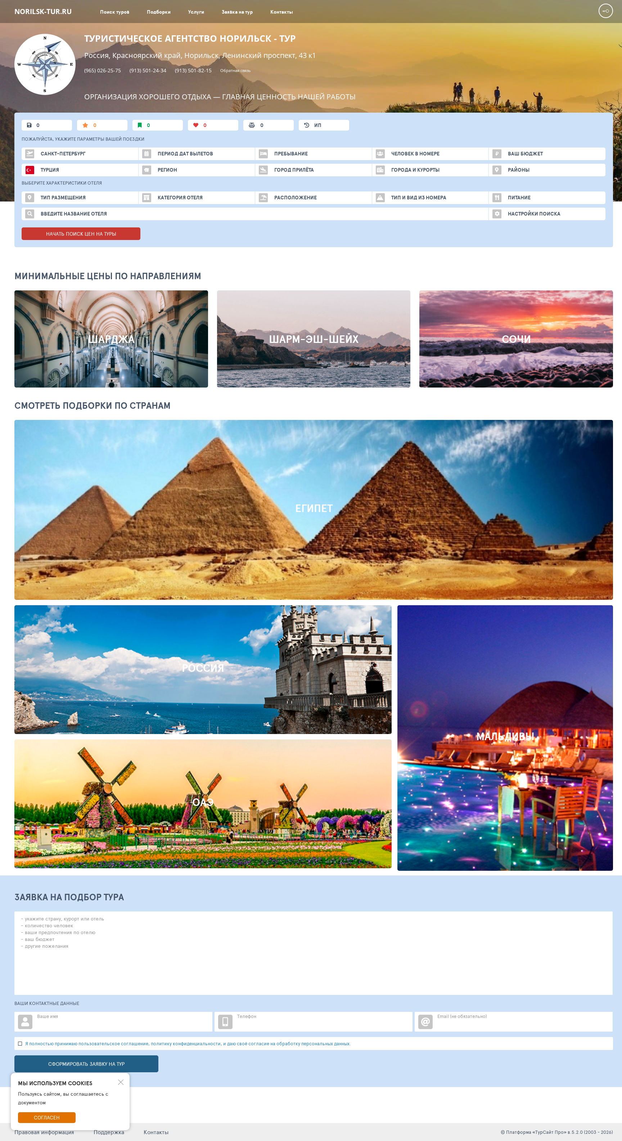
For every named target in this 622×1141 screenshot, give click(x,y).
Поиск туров (114, 11)
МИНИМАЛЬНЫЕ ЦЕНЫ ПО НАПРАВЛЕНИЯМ (107, 275)
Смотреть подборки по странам (92, 405)
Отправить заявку (341, 551)
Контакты (281, 11)
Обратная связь (235, 70)
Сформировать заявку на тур (86, 1063)
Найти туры (279, 551)
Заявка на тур (237, 11)
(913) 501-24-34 (148, 70)
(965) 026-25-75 (102, 70)
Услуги (196, 11)
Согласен (47, 1117)
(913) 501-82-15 (193, 70)
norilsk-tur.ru (43, 11)
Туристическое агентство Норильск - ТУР (190, 38)
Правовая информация (44, 1132)
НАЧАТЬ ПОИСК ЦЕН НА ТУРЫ (81, 233)
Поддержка (109, 1132)
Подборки (159, 11)
